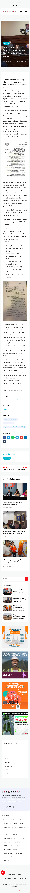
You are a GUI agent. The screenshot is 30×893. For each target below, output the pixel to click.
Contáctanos (22, 878)
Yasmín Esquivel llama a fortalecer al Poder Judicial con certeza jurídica (19, 599)
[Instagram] (19, 5)
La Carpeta (7, 827)
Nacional (6, 43)
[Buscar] (26, 579)
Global (6, 758)
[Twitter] (13, 5)
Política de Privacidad (15, 874)
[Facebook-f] (10, 5)
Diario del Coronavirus (10, 838)
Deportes (7, 762)
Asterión (6, 834)
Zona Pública (7, 849)
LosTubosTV (8, 773)
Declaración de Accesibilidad (15, 870)
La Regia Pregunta (17, 842)
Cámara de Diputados (10, 419)
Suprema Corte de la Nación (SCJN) (14, 426)
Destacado (23, 820)
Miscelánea (22, 827)
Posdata (14, 827)
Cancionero (14, 834)
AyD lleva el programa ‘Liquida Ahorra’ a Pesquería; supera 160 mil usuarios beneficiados (15, 562)
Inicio (6, 747)
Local (6, 751)
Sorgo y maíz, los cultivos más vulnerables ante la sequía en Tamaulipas (19, 616)
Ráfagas (15, 849)
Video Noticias (18, 853)
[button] (21, 11)
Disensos (21, 838)
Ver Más (7, 458)
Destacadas (14, 820)
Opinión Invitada (15, 845)
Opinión (7, 770)
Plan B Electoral (8, 423)
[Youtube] (16, 5)
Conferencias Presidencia (11, 857)
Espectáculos (8, 766)
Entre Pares (7, 842)
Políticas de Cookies (10, 878)
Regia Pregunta (8, 853)
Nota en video (15, 831)
